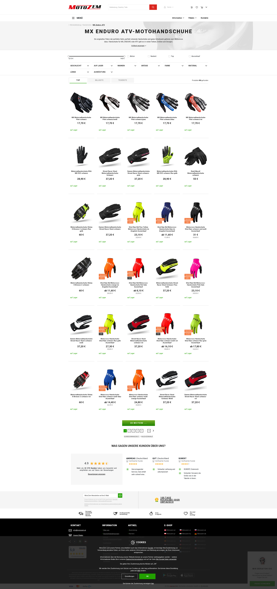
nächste (153, 430)
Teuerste (122, 80)
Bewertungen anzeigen (96, 474)
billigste (99, 80)
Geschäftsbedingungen (111, 534)
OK (147, 576)
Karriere (131, 534)
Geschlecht (75, 66)
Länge (73, 72)
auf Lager (98, 66)
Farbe (167, 66)
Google (150, 548)
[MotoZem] (85, 7)
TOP (78, 80)
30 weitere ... (138, 423)
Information (177, 18)
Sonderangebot (132, 436)
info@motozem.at (79, 530)
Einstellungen (129, 576)
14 (149, 431)
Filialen (191, 18)
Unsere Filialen (78, 535)
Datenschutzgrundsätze (134, 559)
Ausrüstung (99, 72)
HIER (138, 571)
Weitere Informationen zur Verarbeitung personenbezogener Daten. (103, 504)
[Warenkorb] (203, 7)
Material (192, 66)
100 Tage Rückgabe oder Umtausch (170, 500)
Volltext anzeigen (137, 46)
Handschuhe (87, 25)
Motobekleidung (75, 25)
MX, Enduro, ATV (99, 25)
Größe (144, 66)
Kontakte (204, 18)
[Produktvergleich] (191, 7)
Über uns (106, 530)
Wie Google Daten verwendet (166, 559)
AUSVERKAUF (147, 436)
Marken (121, 66)
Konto (169, 7)
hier (152, 583)
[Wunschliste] (197, 7)
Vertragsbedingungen (105, 501)
